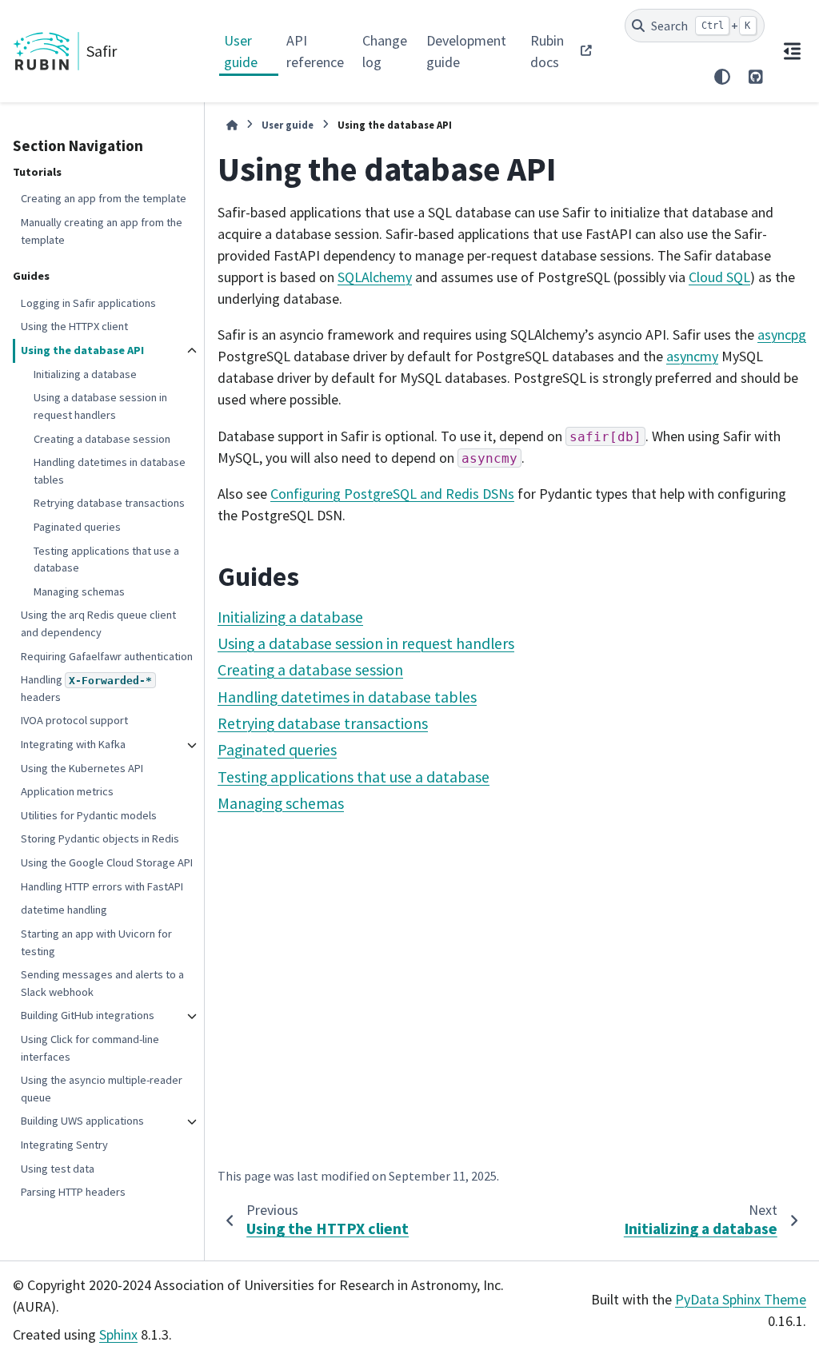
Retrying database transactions (109, 503)
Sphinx (118, 1334)
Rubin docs (547, 51)
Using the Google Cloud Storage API (107, 862)
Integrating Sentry (64, 1144)
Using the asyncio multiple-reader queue (101, 1089)
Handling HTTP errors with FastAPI (102, 886)
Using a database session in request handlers (100, 406)
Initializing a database (85, 374)
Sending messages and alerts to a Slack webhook (102, 983)
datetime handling (64, 909)
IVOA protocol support (74, 720)
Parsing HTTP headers (73, 1192)
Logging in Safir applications (88, 303)
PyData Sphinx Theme (740, 1299)
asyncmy (692, 356)
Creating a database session (102, 439)
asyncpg (781, 334)
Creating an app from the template (103, 198)
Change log (384, 51)
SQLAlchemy (375, 277)
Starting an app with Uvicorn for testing (96, 942)
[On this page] (791, 51)
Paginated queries (77, 527)
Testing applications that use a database (106, 559)
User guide (241, 51)
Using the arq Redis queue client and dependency (98, 623)
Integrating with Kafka (73, 744)
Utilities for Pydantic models (89, 815)
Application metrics (67, 791)
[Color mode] (722, 76)
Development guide (466, 51)
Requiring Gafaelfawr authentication (107, 656)
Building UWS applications (82, 1120)
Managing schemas (79, 591)
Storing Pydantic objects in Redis (100, 838)
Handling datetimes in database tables (110, 471)
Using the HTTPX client (74, 326)
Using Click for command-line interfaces (90, 1048)
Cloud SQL (719, 277)
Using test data (57, 1168)
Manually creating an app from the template (101, 231)
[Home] (232, 125)
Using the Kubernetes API (82, 768)
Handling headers (86, 688)
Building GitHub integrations (87, 1015)
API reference (315, 51)
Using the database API (82, 350)
